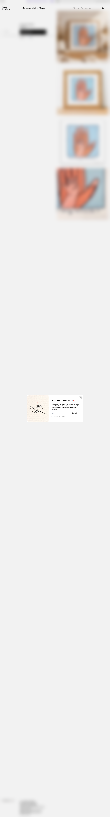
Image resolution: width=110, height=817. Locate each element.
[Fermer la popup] (80, 397)
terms (63, 416)
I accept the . (59, 416)
